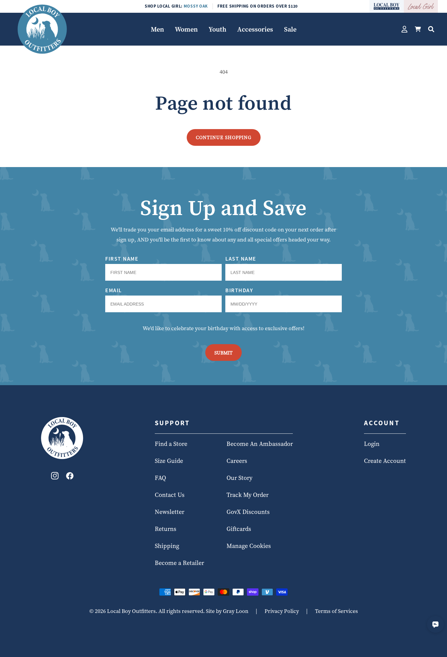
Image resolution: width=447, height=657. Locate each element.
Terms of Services (336, 611)
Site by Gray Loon (227, 611)
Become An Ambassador (260, 444)
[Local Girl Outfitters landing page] (421, 6)
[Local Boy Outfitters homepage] (386, 6)
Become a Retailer (179, 563)
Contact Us (170, 495)
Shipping (167, 546)
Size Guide (169, 461)
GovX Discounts (248, 512)
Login (371, 444)
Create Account (385, 461)
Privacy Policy (282, 611)
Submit (223, 352)
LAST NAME (240, 258)
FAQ (160, 478)
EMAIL (113, 290)
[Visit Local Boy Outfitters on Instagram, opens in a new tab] (55, 477)
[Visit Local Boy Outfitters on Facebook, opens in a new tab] (70, 477)
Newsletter (169, 512)
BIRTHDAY (239, 290)
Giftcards (239, 529)
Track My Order (248, 495)
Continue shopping (223, 137)
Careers (237, 461)
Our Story (239, 478)
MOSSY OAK (196, 6)
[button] (157, 29)
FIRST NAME (121, 258)
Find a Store (171, 444)
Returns (165, 529)
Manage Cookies (249, 546)
